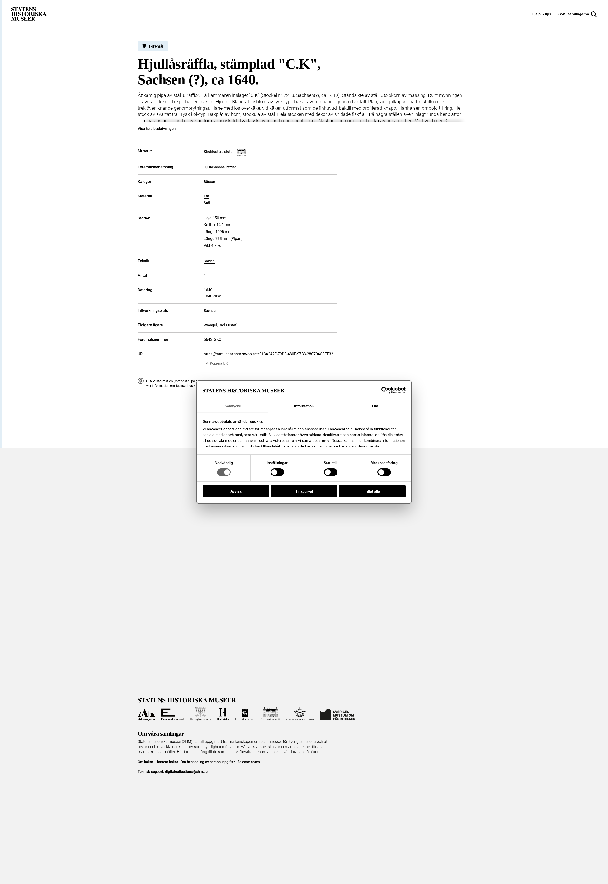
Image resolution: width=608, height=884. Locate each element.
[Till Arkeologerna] (146, 714)
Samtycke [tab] (233, 406)
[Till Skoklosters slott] (270, 714)
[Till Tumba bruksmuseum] (300, 714)
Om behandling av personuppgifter (207, 762)
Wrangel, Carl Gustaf (220, 325)
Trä (206, 196)
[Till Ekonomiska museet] (172, 714)
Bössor (209, 182)
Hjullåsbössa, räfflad (220, 167)
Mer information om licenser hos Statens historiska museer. (189, 386)
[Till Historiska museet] (223, 714)
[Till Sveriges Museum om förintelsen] (337, 714)
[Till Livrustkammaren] (245, 714)
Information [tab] (304, 406)
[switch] (277, 472)
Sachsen (210, 311)
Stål (207, 203)
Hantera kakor (167, 762)
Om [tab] (375, 406)
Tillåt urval (304, 491)
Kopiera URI (219, 363)
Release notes (248, 762)
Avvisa (235, 491)
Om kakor (145, 762)
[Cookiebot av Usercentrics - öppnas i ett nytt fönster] (385, 390)
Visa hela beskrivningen (157, 129)
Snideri (209, 261)
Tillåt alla (372, 491)
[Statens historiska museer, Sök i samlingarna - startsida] (29, 13)
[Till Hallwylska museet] (200, 714)
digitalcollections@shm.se (186, 772)
